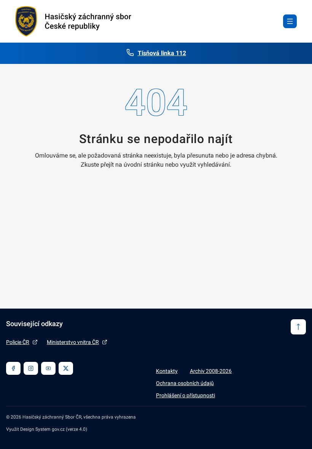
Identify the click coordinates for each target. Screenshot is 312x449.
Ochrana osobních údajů (185, 383)
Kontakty (167, 371)
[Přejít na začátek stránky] (298, 326)
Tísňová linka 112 (162, 53)
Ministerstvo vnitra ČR (73, 342)
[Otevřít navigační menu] (290, 21)
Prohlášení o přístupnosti (185, 395)
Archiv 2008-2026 (211, 371)
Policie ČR (17, 342)
